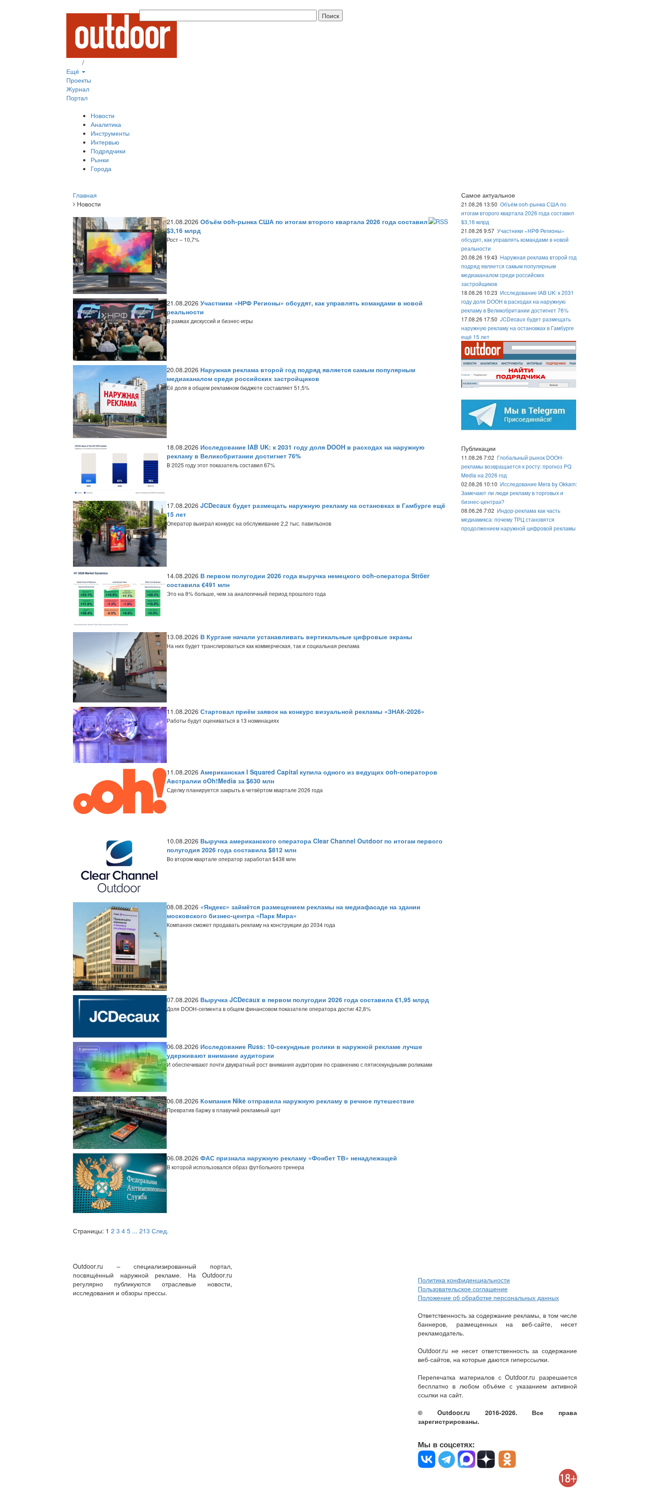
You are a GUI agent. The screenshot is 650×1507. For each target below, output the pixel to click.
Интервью (105, 141)
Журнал (77, 88)
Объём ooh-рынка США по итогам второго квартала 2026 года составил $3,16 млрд (517, 212)
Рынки (100, 159)
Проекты (78, 80)
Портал (77, 97)
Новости (103, 115)
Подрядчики (108, 150)
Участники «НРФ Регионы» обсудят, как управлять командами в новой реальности (515, 239)
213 (144, 1230)
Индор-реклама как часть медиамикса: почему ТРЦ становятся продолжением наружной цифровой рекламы (518, 519)
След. (160, 1230)
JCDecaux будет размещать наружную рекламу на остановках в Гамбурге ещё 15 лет (517, 327)
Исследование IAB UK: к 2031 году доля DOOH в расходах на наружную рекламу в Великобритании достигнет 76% (517, 301)
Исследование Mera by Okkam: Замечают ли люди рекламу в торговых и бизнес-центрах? (519, 492)
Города (101, 168)
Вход (73, 62)
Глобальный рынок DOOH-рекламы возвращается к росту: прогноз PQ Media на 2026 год (516, 466)
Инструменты (110, 133)
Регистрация (104, 62)
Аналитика (106, 124)
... (135, 1230)
